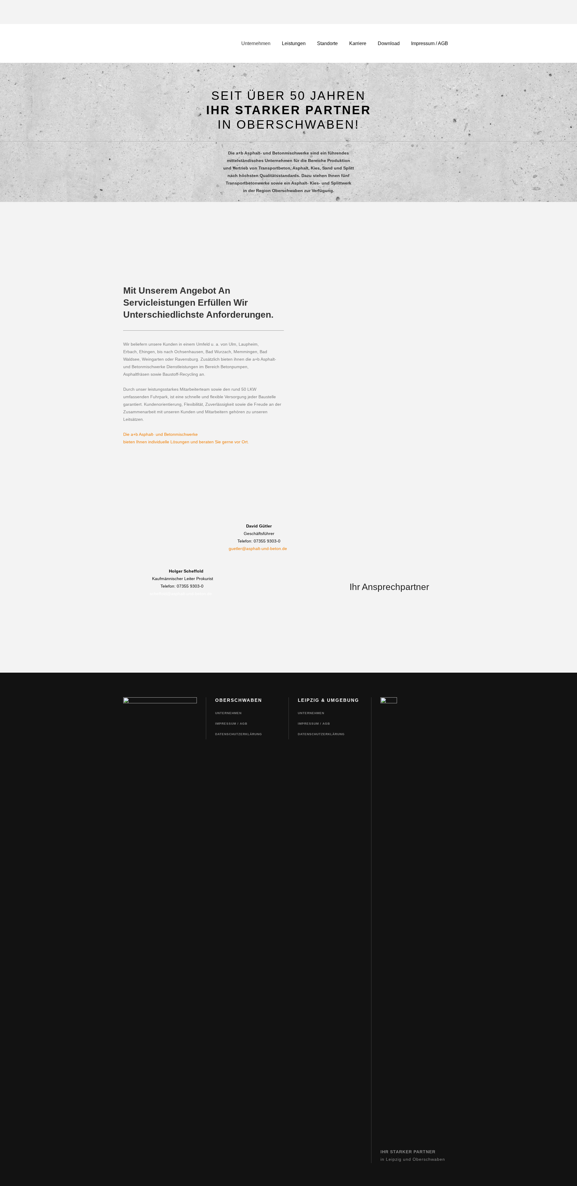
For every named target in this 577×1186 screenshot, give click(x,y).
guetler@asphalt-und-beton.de (258, 548)
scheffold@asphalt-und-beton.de (167, 593)
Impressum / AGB (231, 723)
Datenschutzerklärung (238, 734)
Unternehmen (228, 713)
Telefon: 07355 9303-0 (258, 541)
